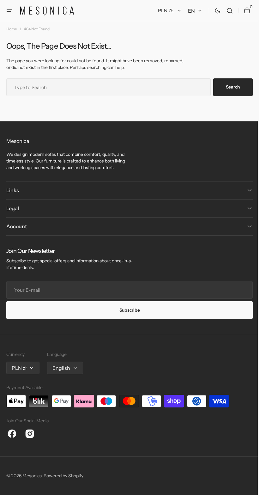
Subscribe (127, 310)
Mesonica (31, 476)
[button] (9, 11)
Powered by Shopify (63, 476)
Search (228, 87)
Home (11, 29)
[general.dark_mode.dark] (213, 11)
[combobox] (106, 87)
